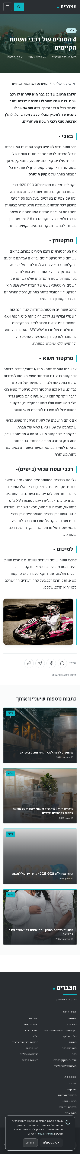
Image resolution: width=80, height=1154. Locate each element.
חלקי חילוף (70, 1036)
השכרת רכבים (30, 1030)
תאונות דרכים (30, 1060)
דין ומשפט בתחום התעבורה (60, 1030)
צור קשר (71, 1089)
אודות (73, 1083)
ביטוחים (33, 1018)
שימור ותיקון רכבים (65, 1060)
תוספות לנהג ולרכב (65, 1066)
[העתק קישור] (29, 663)
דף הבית (71, 84)
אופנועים (71, 1018)
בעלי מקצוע (31, 1024)
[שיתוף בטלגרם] (40, 663)
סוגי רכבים (32, 1048)
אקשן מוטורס (39, 174)
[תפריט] (7, 7)
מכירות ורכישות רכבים (25, 1042)
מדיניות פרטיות (67, 1095)
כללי (71, 30)
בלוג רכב (72, 1024)
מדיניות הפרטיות (44, 1134)
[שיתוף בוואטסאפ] (62, 663)
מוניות (73, 1042)
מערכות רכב (69, 1048)
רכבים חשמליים (29, 1054)
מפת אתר (71, 1113)
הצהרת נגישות (68, 1107)
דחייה (30, 1142)
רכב (74, 1054)
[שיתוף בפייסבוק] (51, 663)
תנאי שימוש (69, 1101)
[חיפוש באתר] (19, 7)
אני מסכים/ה (51, 1142)
